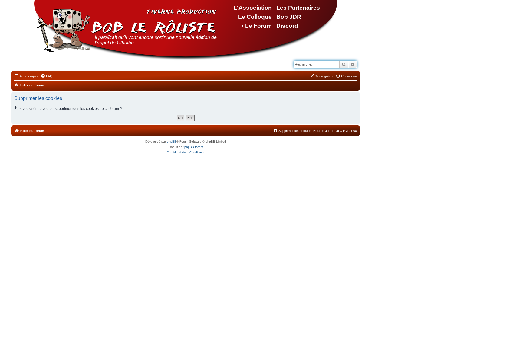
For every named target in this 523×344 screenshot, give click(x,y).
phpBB (171, 141)
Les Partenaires (298, 8)
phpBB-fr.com (193, 147)
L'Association (252, 8)
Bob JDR (288, 17)
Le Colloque (255, 17)
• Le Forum (257, 26)
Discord (287, 26)
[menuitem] (47, 76)
